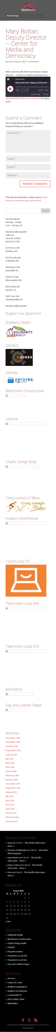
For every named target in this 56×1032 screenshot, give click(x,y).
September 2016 (13, 750)
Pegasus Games (14, 951)
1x (22, 90)
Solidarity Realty (15, 935)
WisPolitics (12, 1003)
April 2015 (10, 809)
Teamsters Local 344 (17, 960)
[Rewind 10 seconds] (17, 90)
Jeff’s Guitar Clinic (16, 999)
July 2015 (10, 796)
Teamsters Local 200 (17, 956)
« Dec (8, 921)
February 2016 (12, 775)
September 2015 (13, 788)
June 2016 (10, 763)
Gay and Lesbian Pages (18, 964)
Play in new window (29, 98)
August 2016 (11, 754)
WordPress (28, 1028)
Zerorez (11, 978)
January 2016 (12, 780)
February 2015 (12, 817)
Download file (12, 98)
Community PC (14, 995)
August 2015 (11, 792)
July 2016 (10, 759)
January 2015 (12, 821)
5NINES (11, 947)
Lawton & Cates (14, 982)
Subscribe (35, 94)
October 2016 (12, 746)
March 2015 (11, 813)
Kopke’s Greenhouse (17, 991)
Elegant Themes (28, 1025)
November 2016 (13, 742)
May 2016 (10, 767)
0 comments (33, 61)
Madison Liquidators (17, 987)
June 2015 (10, 800)
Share (46, 94)
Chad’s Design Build (16, 943)
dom (10, 61)
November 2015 (13, 784)
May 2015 (10, 804)
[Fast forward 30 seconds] (27, 90)
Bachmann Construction (19, 939)
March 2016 (11, 771)
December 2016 (13, 738)
